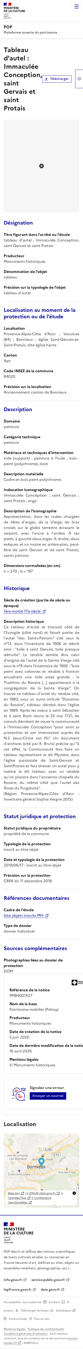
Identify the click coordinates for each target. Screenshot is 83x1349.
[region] (41, 1170)
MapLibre (14, 1193)
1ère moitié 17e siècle (22, 611)
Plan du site (41, 1319)
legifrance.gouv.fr (18, 1289)
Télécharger (59, 78)
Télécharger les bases (35, 1310)
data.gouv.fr (50, 1289)
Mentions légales (15, 1329)
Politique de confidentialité (46, 1329)
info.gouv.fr (13, 1279)
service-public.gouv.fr (48, 1279)
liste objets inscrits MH (23, 915)
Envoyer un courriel (48, 1095)
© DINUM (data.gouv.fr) (41, 1193)
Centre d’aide (18, 1319)
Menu (76, 6)
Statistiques (63, 1310)
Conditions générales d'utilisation (26, 1334)
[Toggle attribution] (74, 1193)
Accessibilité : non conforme (23, 1302)
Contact (54, 1302)
